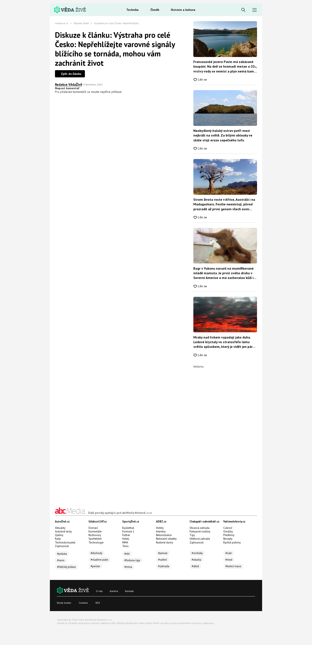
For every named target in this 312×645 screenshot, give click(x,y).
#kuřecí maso (233, 566)
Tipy (192, 535)
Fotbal (126, 535)
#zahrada (163, 566)
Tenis (125, 546)
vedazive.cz (61, 23)
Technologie (96, 542)
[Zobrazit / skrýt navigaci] (254, 10)
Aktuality (60, 528)
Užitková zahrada (200, 539)
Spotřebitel (95, 539)
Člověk (154, 10)
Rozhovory (95, 535)
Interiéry (161, 531)
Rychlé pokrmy (232, 542)
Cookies (83, 602)
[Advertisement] (225, 431)
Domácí (93, 528)
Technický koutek (65, 542)
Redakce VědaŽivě (68, 84)
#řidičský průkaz (66, 567)
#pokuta (62, 554)
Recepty (227, 539)
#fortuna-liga (132, 560)
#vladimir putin (99, 559)
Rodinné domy (164, 542)
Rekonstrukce (164, 535)
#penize (162, 553)
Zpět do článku (71, 74)
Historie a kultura (183, 10)
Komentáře (95, 531)
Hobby (160, 528)
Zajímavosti (62, 546)
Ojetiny (59, 535)
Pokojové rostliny (200, 531)
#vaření (162, 559)
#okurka (196, 559)
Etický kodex (64, 602)
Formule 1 (128, 531)
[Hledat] (243, 10)
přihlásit (116, 92)
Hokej (125, 539)
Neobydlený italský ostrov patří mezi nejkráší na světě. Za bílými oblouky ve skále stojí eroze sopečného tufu (222, 135)
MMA (125, 542)
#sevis (61, 560)
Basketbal (128, 528)
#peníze (95, 566)
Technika (132, 10)
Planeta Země (81, 23)
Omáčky (228, 531)
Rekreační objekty (166, 539)
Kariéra (114, 591)
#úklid (195, 566)
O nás (99, 591)
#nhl (127, 554)
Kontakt (129, 591)
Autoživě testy (63, 531)
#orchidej (197, 553)
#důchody (96, 553)
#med (228, 559)
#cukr (228, 553)
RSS (98, 602)
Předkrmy (228, 535)
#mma (128, 567)
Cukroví (227, 528)
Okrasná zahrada (199, 528)
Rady (58, 539)
